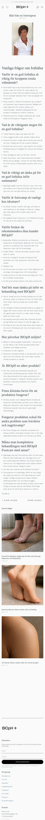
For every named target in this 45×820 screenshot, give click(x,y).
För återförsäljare (7, 801)
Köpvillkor (5, 783)
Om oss (4, 779)
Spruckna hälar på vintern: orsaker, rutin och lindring (19, 609)
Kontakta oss (6, 776)
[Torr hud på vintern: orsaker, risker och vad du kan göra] (22, 637)
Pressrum (5, 797)
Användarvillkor (6, 767)
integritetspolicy (35, 765)
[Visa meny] (3, 7)
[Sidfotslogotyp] (9, 728)
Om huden (5, 793)
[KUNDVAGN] (42, 7)
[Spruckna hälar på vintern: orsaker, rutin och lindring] (22, 585)
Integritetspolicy (7, 786)
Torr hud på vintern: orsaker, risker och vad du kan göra (20, 663)
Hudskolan (5, 790)
